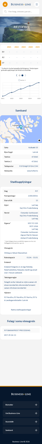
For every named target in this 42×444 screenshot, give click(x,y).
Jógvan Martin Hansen (29, 235)
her (29, 70)
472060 (35, 157)
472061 (35, 161)
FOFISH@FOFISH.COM (28, 166)
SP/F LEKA (34, 226)
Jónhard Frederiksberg (29, 238)
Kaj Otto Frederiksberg (29, 208)
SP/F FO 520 (33, 223)
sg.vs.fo (22, 243)
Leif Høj (35, 205)
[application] (21, 88)
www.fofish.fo (32, 171)
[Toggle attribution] (39, 140)
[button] (22, 80)
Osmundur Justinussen (29, 213)
